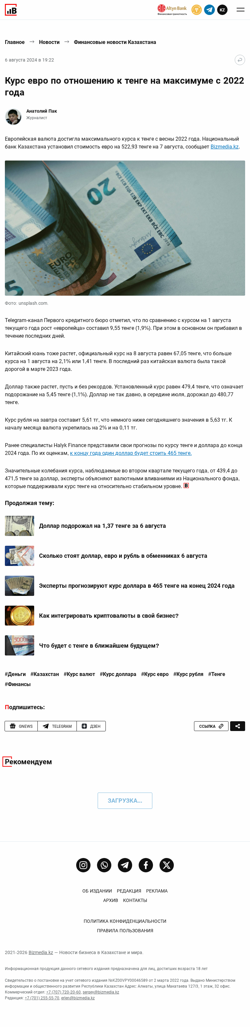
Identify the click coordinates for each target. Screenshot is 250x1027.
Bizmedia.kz (225, 147)
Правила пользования (125, 930)
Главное (15, 42)
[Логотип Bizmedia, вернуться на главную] (11, 10)
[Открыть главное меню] (240, 9)
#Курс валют (79, 674)
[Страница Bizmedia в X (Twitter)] (167, 865)
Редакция (129, 891)
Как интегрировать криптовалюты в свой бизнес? (109, 615)
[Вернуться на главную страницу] (240, 60)
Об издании (97, 891)
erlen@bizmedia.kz (78, 998)
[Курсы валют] (196, 9)
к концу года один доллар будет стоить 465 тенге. (131, 453)
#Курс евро (155, 674)
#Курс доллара (118, 674)
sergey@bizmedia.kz (101, 992)
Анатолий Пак (41, 111)
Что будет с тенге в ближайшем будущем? (99, 645)
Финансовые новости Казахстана (115, 42)
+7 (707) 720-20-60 (63, 992)
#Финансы (18, 684)
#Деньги (15, 674)
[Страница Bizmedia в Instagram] (83, 865)
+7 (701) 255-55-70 (42, 998)
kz (222, 9)
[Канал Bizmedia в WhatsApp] (104, 865)
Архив (110, 900)
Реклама (157, 891)
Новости (49, 42)
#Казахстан (45, 674)
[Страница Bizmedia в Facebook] (146, 865)
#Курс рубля (188, 674)
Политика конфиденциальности (125, 921)
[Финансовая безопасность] (172, 9)
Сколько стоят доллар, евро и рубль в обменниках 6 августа (123, 555)
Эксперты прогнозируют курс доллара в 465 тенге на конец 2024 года (137, 585)
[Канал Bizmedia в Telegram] (125, 865)
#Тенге (216, 674)
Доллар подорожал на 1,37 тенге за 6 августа (102, 525)
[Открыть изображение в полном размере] (125, 228)
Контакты (135, 900)
